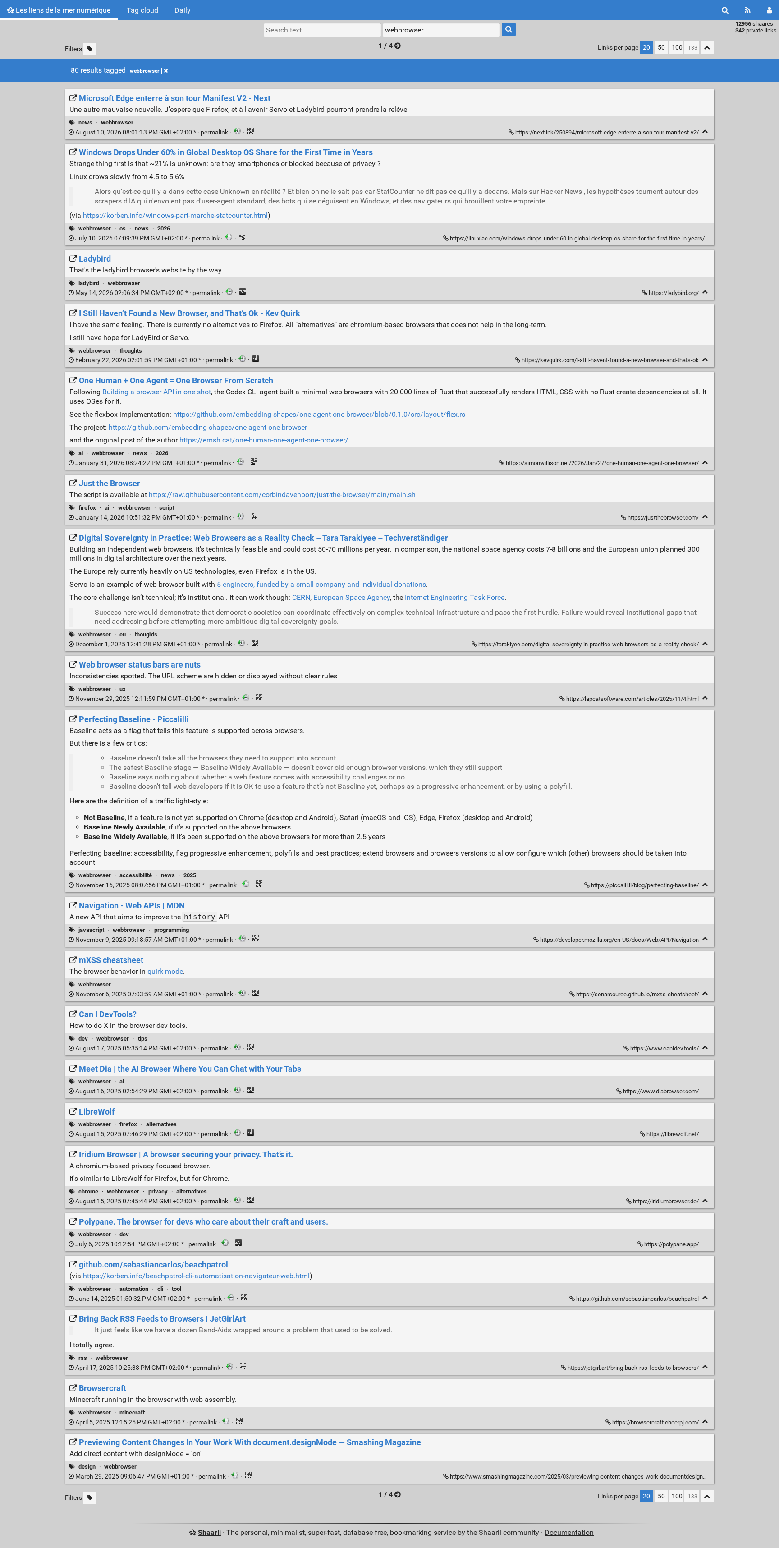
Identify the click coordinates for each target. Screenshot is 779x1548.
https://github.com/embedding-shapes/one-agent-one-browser (208, 427)
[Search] (725, 10)
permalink (151, 132)
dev (83, 1038)
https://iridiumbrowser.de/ (666, 1201)
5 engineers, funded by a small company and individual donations (321, 584)
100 (677, 47)
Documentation (569, 1532)
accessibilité (135, 875)
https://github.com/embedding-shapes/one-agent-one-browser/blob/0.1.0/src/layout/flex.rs (319, 414)
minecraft (132, 1412)
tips (142, 1038)
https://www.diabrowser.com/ (661, 1091)
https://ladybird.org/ (673, 293)
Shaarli (209, 1532)
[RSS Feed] (748, 10)
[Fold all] (707, 47)
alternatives (161, 1124)
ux (122, 689)
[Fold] (705, 131)
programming (171, 929)
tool (176, 1288)
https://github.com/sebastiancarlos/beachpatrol (637, 1298)
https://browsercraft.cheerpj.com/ (655, 1422)
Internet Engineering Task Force (454, 597)
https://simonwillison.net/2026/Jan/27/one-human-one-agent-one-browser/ (602, 463)
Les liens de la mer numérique (62, 10)
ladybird (88, 283)
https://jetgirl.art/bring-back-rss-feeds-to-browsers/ (633, 1367)
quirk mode (165, 971)
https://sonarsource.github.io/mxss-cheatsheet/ (637, 994)
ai (80, 453)
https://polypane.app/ (671, 1244)
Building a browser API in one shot (156, 391)
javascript (91, 929)
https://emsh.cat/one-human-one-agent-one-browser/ (263, 440)
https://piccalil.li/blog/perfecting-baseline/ (645, 885)
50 (661, 47)
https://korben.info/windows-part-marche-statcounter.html (175, 215)
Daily (182, 10)
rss (82, 1357)
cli (160, 1288)
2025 (189, 875)
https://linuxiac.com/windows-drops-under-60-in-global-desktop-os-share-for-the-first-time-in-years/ (577, 238)
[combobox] (441, 30)
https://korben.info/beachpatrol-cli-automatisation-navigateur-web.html (196, 1276)
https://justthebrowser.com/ (663, 517)
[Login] (769, 10)
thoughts (130, 350)
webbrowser (144, 71)
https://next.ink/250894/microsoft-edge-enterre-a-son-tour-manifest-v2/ (607, 132)
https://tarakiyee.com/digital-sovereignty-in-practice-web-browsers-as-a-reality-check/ (588, 644)
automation (133, 1288)
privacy (158, 1191)
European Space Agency (351, 597)
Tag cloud (142, 10)
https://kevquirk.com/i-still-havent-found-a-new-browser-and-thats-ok (610, 360)
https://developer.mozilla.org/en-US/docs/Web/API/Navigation (619, 939)
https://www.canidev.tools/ (664, 1048)
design (87, 1466)
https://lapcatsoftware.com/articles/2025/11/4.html (632, 699)
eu (122, 634)
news (85, 122)
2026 (163, 228)
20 (646, 47)
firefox (87, 507)
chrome (88, 1191)
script (166, 507)
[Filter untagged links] (89, 49)
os (122, 228)
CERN (301, 597)
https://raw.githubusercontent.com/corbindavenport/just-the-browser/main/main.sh (282, 494)
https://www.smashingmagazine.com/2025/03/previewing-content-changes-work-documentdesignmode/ (585, 1476)
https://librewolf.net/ (672, 1134)
